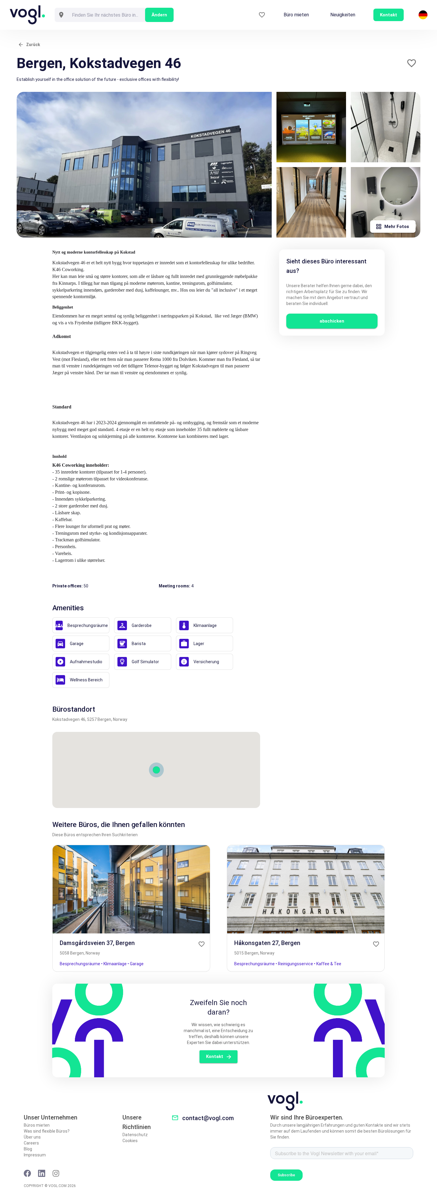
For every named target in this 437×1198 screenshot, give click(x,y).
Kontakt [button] (388, 15)
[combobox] (106, 15)
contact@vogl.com (208, 1118)
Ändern (159, 15)
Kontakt (214, 1056)
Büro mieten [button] (296, 15)
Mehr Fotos (396, 226)
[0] (261, 15)
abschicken (332, 321)
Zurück (33, 44)
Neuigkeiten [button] (342, 15)
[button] (411, 63)
